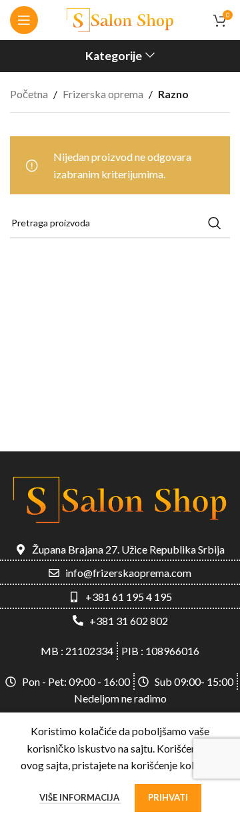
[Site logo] (120, 18)
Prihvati (168, 797)
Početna (29, 93)
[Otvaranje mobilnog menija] (24, 20)
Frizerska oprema (103, 93)
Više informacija (80, 797)
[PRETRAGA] (214, 223)
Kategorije (113, 56)
